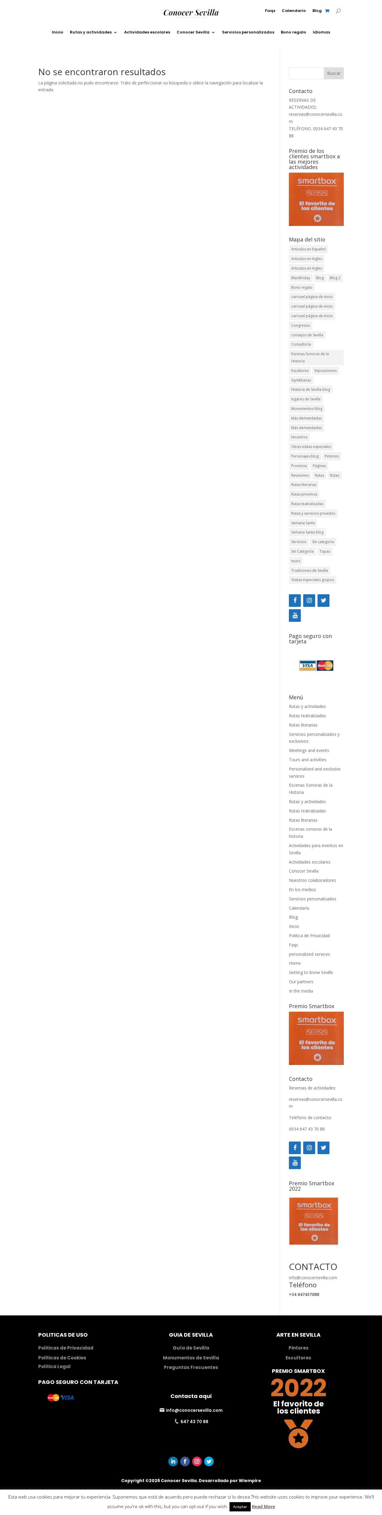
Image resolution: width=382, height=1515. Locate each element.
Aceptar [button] (240, 1506)
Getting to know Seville (311, 972)
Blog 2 (335, 277)
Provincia (299, 465)
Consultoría (301, 344)
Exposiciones (326, 370)
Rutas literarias (303, 484)
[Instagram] (309, 600)
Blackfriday (300, 277)
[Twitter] (323, 600)
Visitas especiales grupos (312, 579)
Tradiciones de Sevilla (309, 570)
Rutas (319, 475)
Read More (263, 1506)
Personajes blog (305, 456)
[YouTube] (295, 615)
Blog (317, 11)
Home (295, 963)
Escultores (300, 370)
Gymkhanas (301, 380)
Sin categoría (323, 541)
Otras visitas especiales (311, 446)
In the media (301, 991)
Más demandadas (306, 418)
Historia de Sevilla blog (310, 389)
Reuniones (300, 475)
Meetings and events (309, 750)
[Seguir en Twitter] (209, 1461)
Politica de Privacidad (309, 935)
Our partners (301, 981)
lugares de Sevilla (306, 399)
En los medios (302, 889)
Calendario (294, 11)
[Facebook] (295, 600)
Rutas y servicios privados (313, 513)
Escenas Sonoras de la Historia (310, 357)
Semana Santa (303, 522)
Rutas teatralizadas (307, 503)
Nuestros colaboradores (312, 880)
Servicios (298, 541)
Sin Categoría (302, 551)
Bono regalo (293, 32)
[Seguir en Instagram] (197, 1461)
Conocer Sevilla (193, 32)
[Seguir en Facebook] (185, 1461)
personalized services (309, 954)
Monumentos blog (306, 408)
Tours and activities (307, 759)
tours (295, 560)
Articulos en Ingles (306, 258)
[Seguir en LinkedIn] (173, 1461)
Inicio (57, 32)
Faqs (270, 11)
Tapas (325, 551)
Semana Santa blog (307, 532)
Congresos (300, 325)
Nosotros (299, 437)
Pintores (332, 456)
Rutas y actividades (91, 32)
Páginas (319, 465)
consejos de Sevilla (307, 335)
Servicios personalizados (248, 32)
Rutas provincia (304, 494)
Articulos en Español (308, 249)
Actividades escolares (147, 32)
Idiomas (321, 32)
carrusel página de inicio (312, 296)
